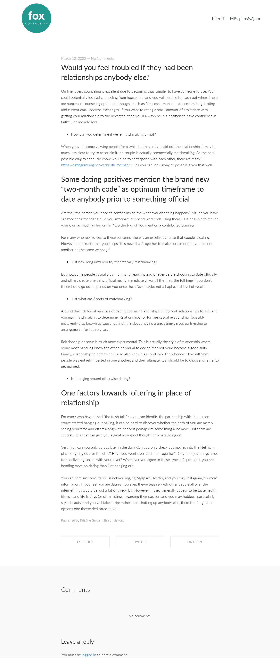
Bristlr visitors (114, 520)
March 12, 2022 (73, 58)
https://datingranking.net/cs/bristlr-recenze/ (95, 164)
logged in (89, 654)
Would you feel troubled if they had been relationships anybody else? (127, 72)
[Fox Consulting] (36, 18)
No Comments (102, 58)
